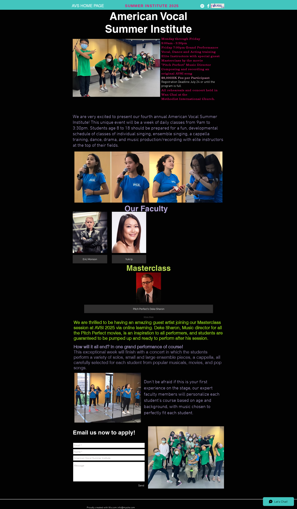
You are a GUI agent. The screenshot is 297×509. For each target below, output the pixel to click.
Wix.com (112, 507)
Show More (148, 317)
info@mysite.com (126, 507)
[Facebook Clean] (208, 6)
